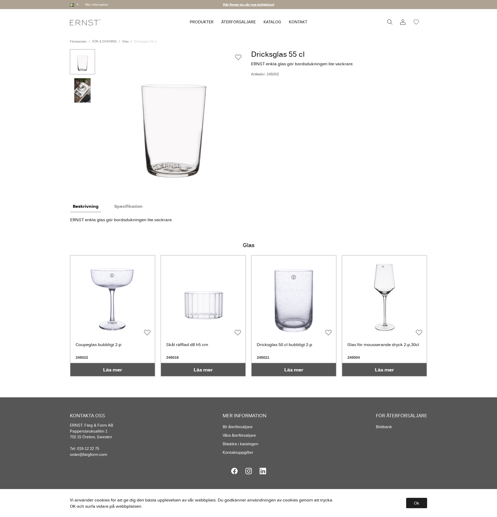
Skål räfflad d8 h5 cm (187, 344)
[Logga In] (402, 22)
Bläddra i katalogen (240, 443)
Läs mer (112, 370)
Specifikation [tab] (128, 206)
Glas (125, 41)
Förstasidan (78, 41)
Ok (416, 503)
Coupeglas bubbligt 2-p (98, 344)
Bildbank (384, 426)
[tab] (82, 61)
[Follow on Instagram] (249, 471)
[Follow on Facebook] (234, 471)
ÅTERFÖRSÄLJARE (238, 21)
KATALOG (272, 21)
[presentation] (82, 61)
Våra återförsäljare (239, 435)
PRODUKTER (202, 21)
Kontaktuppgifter (238, 452)
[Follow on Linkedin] (263, 471)
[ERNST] (85, 22)
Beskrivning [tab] (86, 206)
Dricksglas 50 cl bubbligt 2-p (284, 344)
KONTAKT (298, 21)
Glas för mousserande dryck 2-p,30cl (383, 344)
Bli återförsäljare (238, 426)
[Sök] (389, 22)
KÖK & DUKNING (104, 41)
